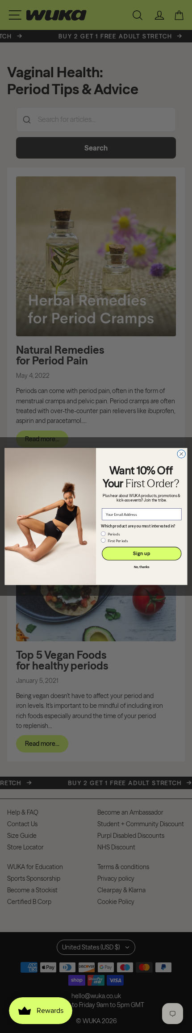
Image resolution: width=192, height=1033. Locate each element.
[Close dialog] (181, 454)
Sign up (141, 553)
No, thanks (142, 567)
